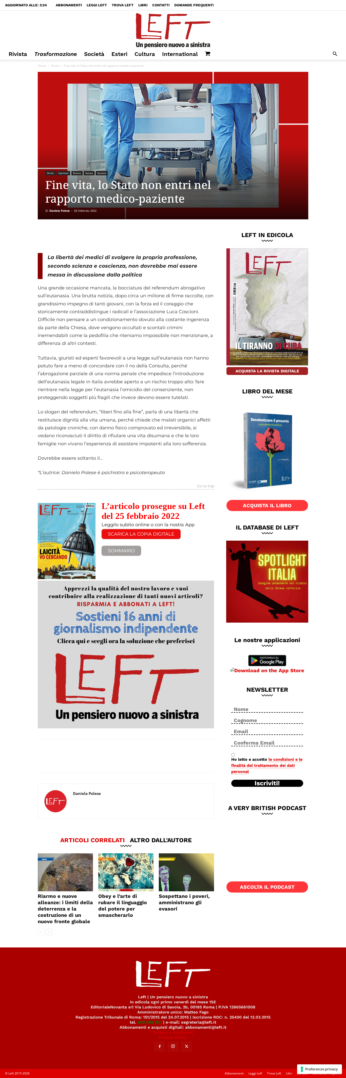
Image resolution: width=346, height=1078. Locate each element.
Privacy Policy (173, 1037)
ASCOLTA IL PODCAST (267, 887)
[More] (124, 236)
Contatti (160, 5)
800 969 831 (150, 1022)
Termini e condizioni (173, 1032)
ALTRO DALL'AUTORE (161, 840)
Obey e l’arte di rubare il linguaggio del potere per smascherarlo (122, 905)
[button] (335, 54)
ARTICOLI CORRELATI (92, 840)
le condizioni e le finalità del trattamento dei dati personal (266, 765)
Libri (142, 5)
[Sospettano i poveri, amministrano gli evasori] (186, 872)
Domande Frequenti (194, 5)
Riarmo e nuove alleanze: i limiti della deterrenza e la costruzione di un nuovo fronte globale (65, 908)
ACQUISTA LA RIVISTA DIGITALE (267, 371)
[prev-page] (41, 932)
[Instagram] (173, 1046)
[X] (90, 236)
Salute (89, 173)
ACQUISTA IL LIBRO (267, 505)
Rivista (18, 54)
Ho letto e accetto (266, 765)
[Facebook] (74, 236)
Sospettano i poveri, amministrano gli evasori (184, 902)
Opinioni (63, 173)
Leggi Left (97, 5)
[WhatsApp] (107, 236)
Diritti (55, 66)
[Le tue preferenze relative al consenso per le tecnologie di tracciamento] (319, 1069)
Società (94, 54)
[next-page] (49, 932)
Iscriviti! (267, 783)
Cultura (144, 54)
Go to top (205, 486)
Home (42, 66)
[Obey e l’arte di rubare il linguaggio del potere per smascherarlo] (125, 872)
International (180, 54)
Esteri (119, 54)
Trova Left (122, 5)
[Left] (173, 30)
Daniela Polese (59, 211)
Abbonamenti (69, 5)
